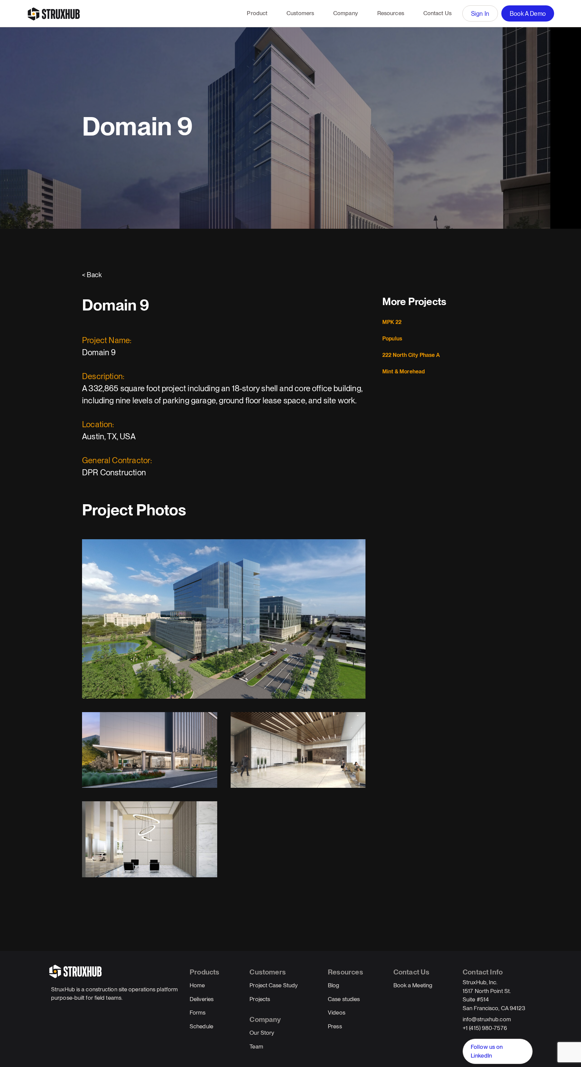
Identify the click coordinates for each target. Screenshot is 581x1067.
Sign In (480, 13)
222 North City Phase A (411, 355)
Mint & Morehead (403, 371)
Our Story (261, 1032)
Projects (259, 999)
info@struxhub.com (487, 1019)
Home (197, 985)
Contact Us (437, 13)
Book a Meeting (412, 985)
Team (256, 1046)
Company (345, 13)
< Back (92, 275)
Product (257, 13)
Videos (336, 1012)
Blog (333, 985)
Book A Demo (528, 13)
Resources (390, 13)
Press (335, 1026)
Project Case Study (273, 985)
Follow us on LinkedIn (487, 1051)
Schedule (201, 1026)
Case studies (344, 999)
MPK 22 (391, 322)
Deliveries (202, 999)
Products (204, 972)
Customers (300, 13)
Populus (392, 338)
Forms (198, 1012)
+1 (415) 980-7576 (485, 1028)
